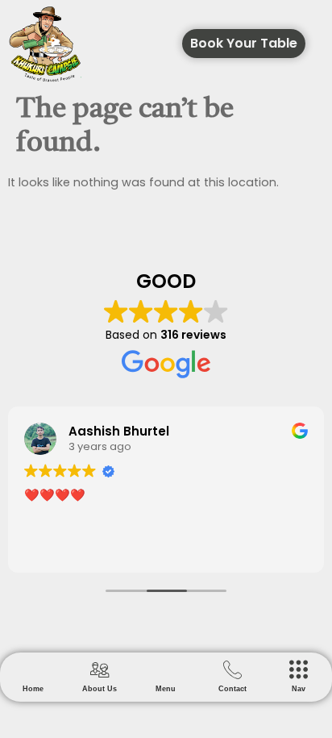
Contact (232, 689)
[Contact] (232, 670)
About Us (99, 689)
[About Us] (99, 670)
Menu (166, 689)
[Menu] (165, 670)
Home (33, 689)
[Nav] (298, 670)
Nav (298, 689)
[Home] (33, 670)
